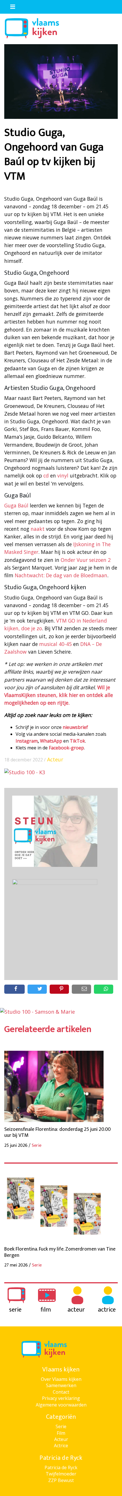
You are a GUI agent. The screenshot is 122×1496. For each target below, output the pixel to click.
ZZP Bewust (61, 1480)
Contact (61, 1392)
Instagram (27, 741)
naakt (38, 528)
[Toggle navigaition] (10, 5)
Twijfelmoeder (61, 1474)
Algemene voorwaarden (61, 1405)
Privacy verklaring (61, 1398)
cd (46, 475)
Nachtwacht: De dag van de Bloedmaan (61, 575)
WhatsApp (51, 741)
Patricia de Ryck (61, 1467)
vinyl (62, 475)
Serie (61, 1426)
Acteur (55, 759)
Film (61, 1433)
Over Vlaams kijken (61, 1379)
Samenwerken (61, 1385)
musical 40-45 (55, 644)
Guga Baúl (16, 505)
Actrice (61, 1445)
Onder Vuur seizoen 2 (86, 559)
